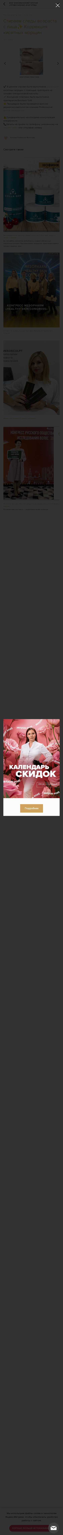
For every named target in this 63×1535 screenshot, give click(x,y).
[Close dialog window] (57, 5)
